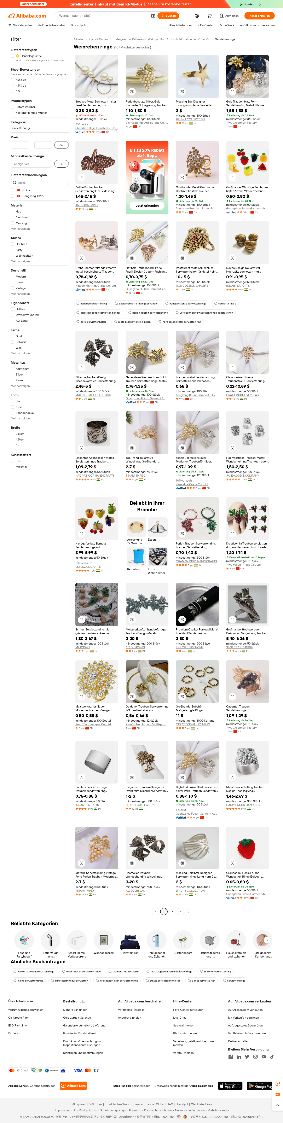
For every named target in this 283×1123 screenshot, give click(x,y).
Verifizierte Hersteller (131, 1009)
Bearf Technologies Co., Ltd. (93, 724)
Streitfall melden (183, 1025)
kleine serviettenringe (30, 980)
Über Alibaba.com (20, 1001)
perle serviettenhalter (93, 321)
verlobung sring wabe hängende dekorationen (206, 312)
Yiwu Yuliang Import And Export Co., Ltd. (147, 724)
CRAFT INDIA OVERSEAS (242, 395)
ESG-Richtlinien (18, 1025)
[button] (153, 15)
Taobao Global (155, 1104)
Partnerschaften (238, 1041)
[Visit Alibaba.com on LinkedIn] (238, 1056)
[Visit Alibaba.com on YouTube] (263, 1056)
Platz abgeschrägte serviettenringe (171, 971)
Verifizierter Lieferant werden (247, 1033)
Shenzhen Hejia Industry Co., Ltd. (96, 128)
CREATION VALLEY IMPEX (193, 724)
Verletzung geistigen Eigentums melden (193, 1043)
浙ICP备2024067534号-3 (247, 1116)
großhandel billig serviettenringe (119, 980)
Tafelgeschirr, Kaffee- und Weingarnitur (139, 39)
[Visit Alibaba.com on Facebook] (230, 1056)
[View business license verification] (179, 1117)
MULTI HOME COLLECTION (93, 395)
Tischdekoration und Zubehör (190, 39)
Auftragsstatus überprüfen (245, 1025)
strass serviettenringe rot (165, 980)
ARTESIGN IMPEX (86, 205)
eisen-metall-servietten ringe (83, 971)
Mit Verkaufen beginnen (243, 1017)
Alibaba (78, 39)
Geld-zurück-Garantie (77, 1017)
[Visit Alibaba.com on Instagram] (255, 1056)
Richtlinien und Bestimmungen (83, 1052)
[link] (277, 1083)
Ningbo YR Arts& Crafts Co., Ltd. (95, 285)
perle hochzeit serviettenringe (150, 312)
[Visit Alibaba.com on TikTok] (272, 1056)
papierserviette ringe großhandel (138, 303)
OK (61, 145)
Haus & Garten (98, 39)
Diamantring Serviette (126, 971)
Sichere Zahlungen (75, 1009)
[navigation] (40, 476)
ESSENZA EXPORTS (88, 566)
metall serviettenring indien (134, 321)
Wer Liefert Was (201, 1104)
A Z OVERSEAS (135, 647)
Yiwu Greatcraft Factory (241, 122)
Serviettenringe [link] (225, 39)
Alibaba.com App (202, 1085)
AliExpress (79, 1104)
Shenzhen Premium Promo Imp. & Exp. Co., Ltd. (197, 208)
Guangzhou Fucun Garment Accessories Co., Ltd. (247, 208)
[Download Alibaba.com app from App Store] (230, 1086)
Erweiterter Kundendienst (79, 1033)
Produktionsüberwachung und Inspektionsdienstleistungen (82, 1043)
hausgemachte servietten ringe (187, 303)
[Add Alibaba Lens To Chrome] (73, 1086)
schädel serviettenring (94, 303)
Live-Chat (179, 1017)
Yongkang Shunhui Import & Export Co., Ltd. (197, 395)
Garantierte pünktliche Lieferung (84, 1025)
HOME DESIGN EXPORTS (192, 285)
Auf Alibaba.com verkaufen (245, 1009)
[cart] (210, 16)
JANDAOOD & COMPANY (242, 475)
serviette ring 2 (227, 303)
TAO (170, 1104)
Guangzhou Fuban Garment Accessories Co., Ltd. (147, 289)
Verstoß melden (183, 1052)
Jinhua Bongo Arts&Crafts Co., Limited (147, 122)
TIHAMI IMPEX (135, 475)
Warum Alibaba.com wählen (26, 1009)
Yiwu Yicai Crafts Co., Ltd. (192, 484)
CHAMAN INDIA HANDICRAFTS (196, 561)
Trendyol (182, 1104)
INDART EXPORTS (238, 285)
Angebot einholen (129, 1017)
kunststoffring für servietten (71, 980)
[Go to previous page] (155, 911)
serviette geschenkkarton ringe (36, 971)
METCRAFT (82, 647)
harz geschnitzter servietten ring (182, 321)
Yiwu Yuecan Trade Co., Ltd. (243, 564)
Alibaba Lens (17, 1085)
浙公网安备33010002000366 (209, 1116)
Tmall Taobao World (117, 1104)
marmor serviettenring (217, 971)
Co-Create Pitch (18, 1017)
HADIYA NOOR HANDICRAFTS (95, 475)
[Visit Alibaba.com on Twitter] (247, 1056)
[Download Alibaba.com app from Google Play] (261, 1086)
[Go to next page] (188, 911)
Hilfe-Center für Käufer (188, 1009)
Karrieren (14, 1033)
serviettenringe (236, 980)
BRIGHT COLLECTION (190, 119)
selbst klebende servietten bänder (100, 312)
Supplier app (122, 1085)
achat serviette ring (203, 980)
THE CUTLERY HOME (189, 647)
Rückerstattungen (185, 1033)
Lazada (138, 1104)
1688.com (95, 1104)
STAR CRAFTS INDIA (239, 647)
